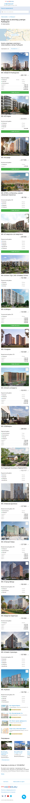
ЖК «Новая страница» (9, 652)
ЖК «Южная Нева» (8, 542)
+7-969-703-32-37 (8, 4)
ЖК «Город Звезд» (7, 582)
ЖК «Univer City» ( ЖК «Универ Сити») (14, 275)
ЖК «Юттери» (6, 116)
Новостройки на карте (18, 781)
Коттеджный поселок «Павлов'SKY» (14, 468)
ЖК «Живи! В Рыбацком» (10, 73)
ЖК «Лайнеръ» (6, 426)
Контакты (5, 781)
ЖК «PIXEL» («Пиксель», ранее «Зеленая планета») (12, 194)
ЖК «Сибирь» (6, 309)
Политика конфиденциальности (8, 790)
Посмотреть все (5, 760)
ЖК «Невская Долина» (9, 504)
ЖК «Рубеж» (5, 690)
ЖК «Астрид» (5, 157)
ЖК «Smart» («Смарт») (9, 388)
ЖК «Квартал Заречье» (9, 616)
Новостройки (4, 17)
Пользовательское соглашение (8, 792)
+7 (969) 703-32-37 (15, 92)
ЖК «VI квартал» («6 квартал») (12, 234)
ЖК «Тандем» (6, 349)
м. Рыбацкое (12, 17)
